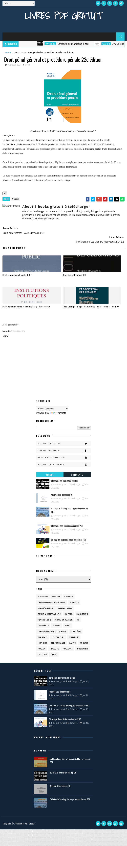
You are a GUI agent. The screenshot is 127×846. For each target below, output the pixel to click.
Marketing (42, 44)
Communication (64, 620)
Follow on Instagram (51, 464)
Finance (56, 596)
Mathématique (46, 608)
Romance (67, 648)
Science (56, 625)
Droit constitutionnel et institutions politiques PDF (26, 306)
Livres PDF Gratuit (63, 15)
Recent (50, 474)
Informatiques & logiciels (52, 631)
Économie (43, 596)
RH (78, 620)
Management (65, 608)
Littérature (57, 637)
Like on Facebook (48, 450)
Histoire (42, 643)
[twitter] (98, 3)
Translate (61, 412)
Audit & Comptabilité (49, 614)
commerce (43, 625)
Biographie (82, 648)
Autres (68, 614)
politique (74, 637)
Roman (41, 648)
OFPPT (54, 654)
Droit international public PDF (16, 275)
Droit (16, 52)
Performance (58, 643)
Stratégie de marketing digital (65, 43)
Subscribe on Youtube (51, 457)
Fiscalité (54, 648)
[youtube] (115, 3)
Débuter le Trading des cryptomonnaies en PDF (69, 705)
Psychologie (44, 620)
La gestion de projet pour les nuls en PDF (68, 539)
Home (8, 52)
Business (74, 602)
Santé (72, 643)
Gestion (98, 44)
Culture (42, 654)
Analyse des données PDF (62, 494)
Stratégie (75, 631)
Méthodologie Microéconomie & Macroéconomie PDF (70, 760)
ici (5, 193)
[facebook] (103, 3)
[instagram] (109, 3)
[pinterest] (121, 3)
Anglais (84, 643)
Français (42, 637)
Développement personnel (51, 602)
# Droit (15, 198)
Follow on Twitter (49, 443)
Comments (77, 474)
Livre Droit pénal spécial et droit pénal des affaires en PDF (91, 306)
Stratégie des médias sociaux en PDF (67, 525)
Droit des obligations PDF (75, 275)
